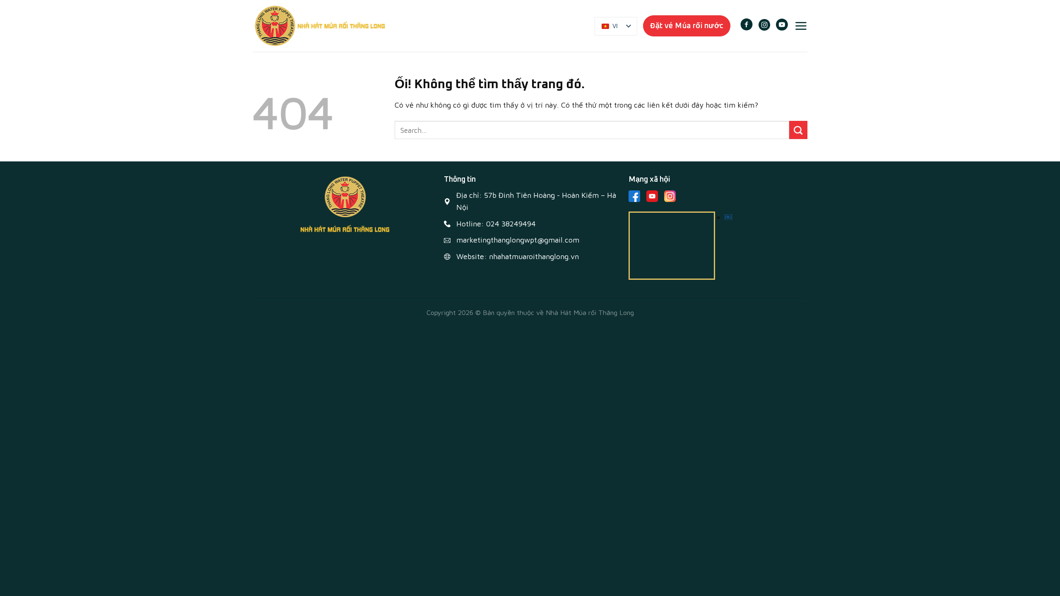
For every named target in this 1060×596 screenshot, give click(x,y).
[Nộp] (798, 130)
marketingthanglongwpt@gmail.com (517, 240)
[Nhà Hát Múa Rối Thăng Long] (320, 26)
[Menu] (800, 26)
